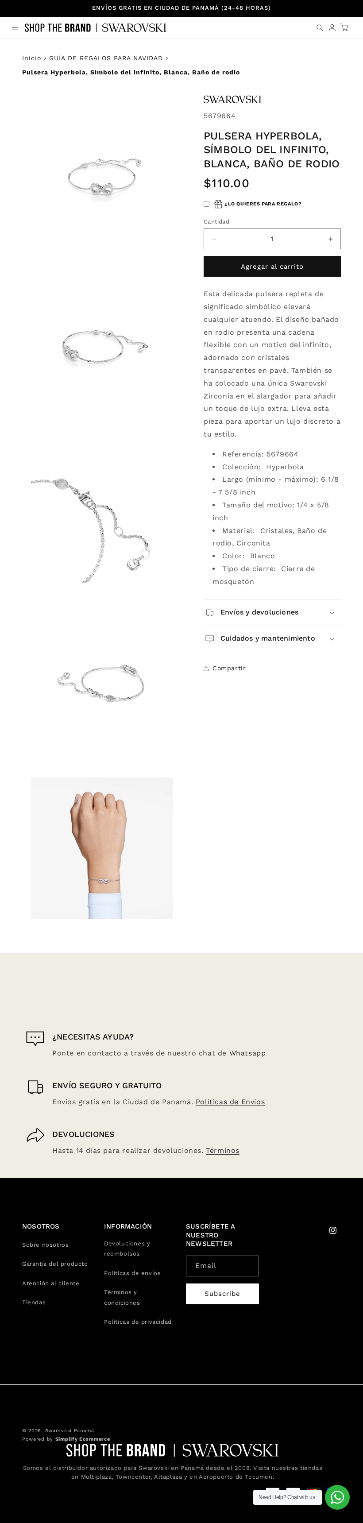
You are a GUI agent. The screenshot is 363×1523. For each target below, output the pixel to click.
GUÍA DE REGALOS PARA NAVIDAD (106, 58)
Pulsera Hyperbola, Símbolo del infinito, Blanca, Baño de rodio (131, 72)
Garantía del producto (55, 1263)
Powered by (66, 1439)
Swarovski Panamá (69, 1431)
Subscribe (222, 1294)
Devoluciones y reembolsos (127, 1248)
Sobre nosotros (45, 1244)
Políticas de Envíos (230, 1102)
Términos (222, 1150)
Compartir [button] (229, 668)
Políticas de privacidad (138, 1321)
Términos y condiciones (122, 1297)
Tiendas (34, 1302)
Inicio (31, 58)
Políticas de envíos (132, 1273)
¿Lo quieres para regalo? (262, 204)
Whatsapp (247, 1053)
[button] (15, 27)
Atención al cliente (50, 1283)
